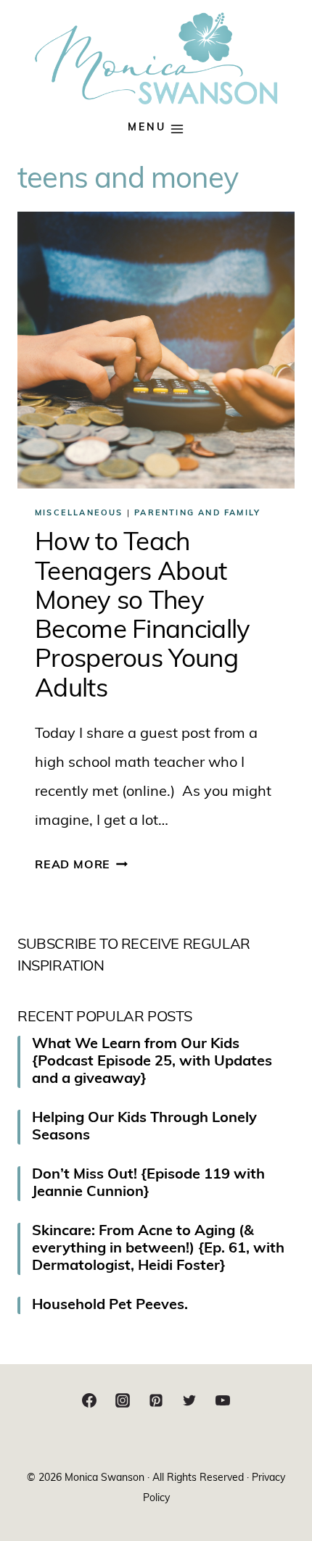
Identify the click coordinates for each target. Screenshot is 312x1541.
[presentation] (156, 350)
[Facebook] (89, 1400)
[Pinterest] (156, 1400)
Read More (81, 865)
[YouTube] (222, 1400)
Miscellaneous (79, 514)
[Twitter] (189, 1400)
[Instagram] (122, 1400)
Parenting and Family (197, 514)
